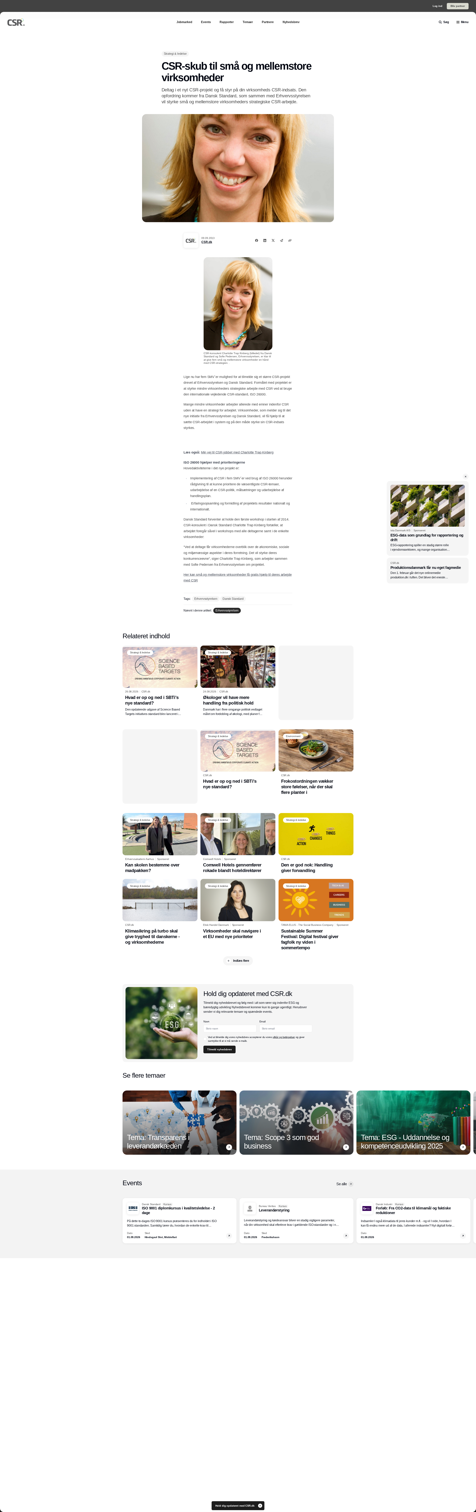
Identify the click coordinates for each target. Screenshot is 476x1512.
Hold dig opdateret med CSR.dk (235, 1505)
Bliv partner (458, 5)
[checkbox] (204, 1038)
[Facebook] (256, 240)
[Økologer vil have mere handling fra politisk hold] (237, 681)
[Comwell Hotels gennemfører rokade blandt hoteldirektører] (237, 843)
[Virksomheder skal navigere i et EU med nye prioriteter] (237, 909)
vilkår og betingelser (284, 1037)
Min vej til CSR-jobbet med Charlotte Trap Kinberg (237, 452)
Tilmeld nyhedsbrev (219, 1049)
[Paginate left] (125, 1122)
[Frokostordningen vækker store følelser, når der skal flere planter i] (316, 762)
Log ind (437, 5)
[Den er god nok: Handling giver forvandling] (316, 843)
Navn (206, 1021)
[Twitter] (273, 240)
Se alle (341, 1184)
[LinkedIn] (265, 240)
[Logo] (16, 22)
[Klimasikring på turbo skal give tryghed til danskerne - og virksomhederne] (160, 912)
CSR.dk (206, 242)
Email (262, 1021)
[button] (466, 477)
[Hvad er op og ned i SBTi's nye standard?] (160, 681)
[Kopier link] (290, 240)
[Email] (281, 240)
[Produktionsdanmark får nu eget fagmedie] (428, 571)
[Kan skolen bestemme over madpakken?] (160, 843)
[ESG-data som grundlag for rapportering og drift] (428, 518)
